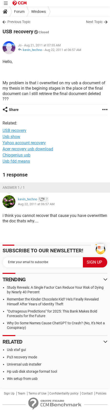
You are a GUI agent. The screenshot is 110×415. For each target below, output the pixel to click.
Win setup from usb (22, 379)
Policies (101, 393)
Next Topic (94, 22)
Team (21, 393)
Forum (19, 11)
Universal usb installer (24, 364)
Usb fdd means (16, 161)
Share (14, 110)
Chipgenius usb (16, 155)
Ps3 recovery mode (22, 357)
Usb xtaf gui (16, 350)
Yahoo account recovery (24, 142)
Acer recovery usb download (28, 149)
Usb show (11, 136)
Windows (38, 11)
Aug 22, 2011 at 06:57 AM (63, 50)
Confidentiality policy (64, 393)
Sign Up (9, 393)
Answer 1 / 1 (14, 187)
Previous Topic (18, 22)
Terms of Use (37, 393)
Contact (87, 393)
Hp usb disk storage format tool (32, 371)
